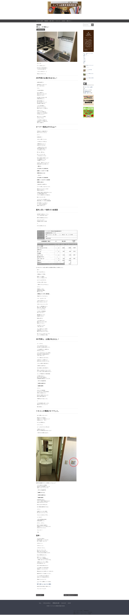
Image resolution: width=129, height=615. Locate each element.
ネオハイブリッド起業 (86, 613)
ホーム (40, 602)
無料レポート (69, 20)
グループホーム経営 (39, 20)
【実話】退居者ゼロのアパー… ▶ (71, 595)
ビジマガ (69, 602)
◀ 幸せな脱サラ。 (40, 595)
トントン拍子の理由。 (89, 69)
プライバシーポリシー (47, 602)
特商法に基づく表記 (56, 602)
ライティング (58, 20)
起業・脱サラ (52, 20)
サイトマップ (64, 602)
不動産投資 (46, 20)
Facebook (63, 20)
